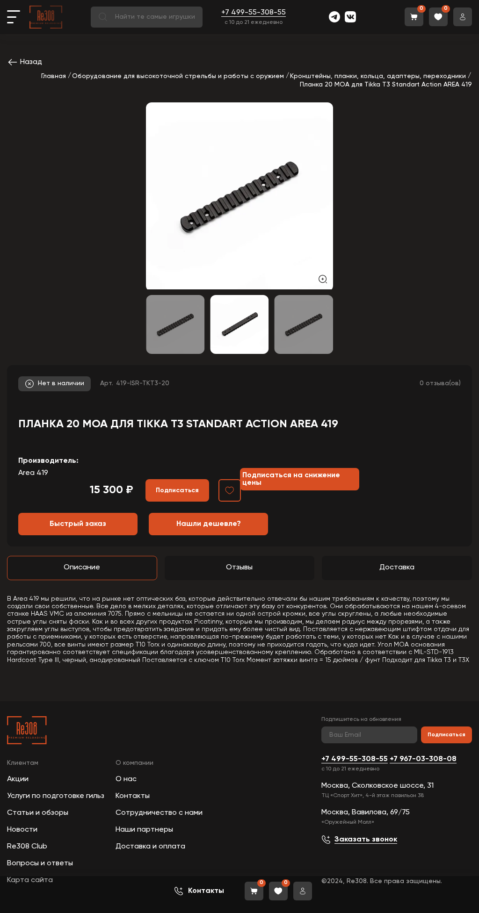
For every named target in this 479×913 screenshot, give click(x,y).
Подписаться (446, 735)
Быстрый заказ (78, 524)
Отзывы (239, 567)
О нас (126, 779)
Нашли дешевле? (208, 524)
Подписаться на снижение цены (291, 479)
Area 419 (33, 473)
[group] (239, 195)
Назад (31, 62)
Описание (82, 567)
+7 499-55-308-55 (253, 12)
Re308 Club (27, 846)
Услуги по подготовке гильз (55, 796)
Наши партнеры (144, 830)
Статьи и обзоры (37, 813)
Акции (18, 779)
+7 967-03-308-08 (423, 759)
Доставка (396, 567)
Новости (22, 830)
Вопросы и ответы (40, 863)
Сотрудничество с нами (159, 813)
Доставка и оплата (150, 846)
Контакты (133, 796)
